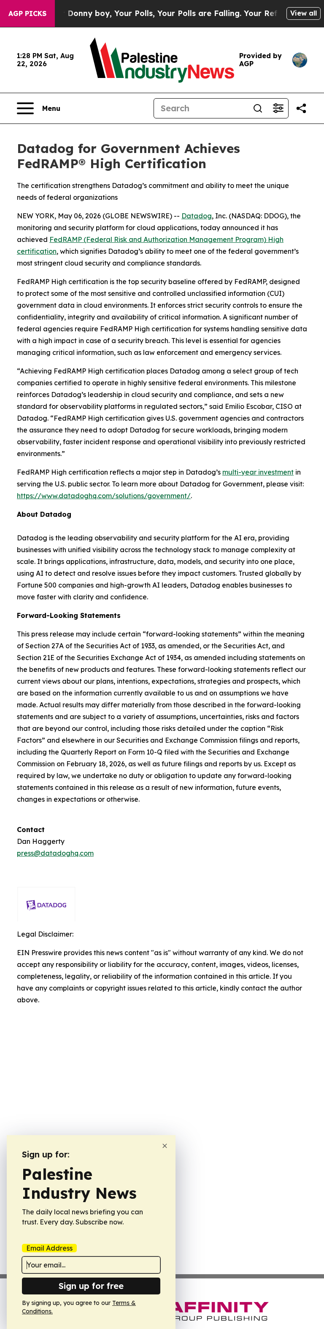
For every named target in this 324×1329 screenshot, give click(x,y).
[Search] (258, 108)
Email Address (49, 1248)
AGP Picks (27, 13)
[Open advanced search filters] (278, 108)
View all (303, 13)
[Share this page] (301, 108)
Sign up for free (91, 1286)
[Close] (165, 1146)
